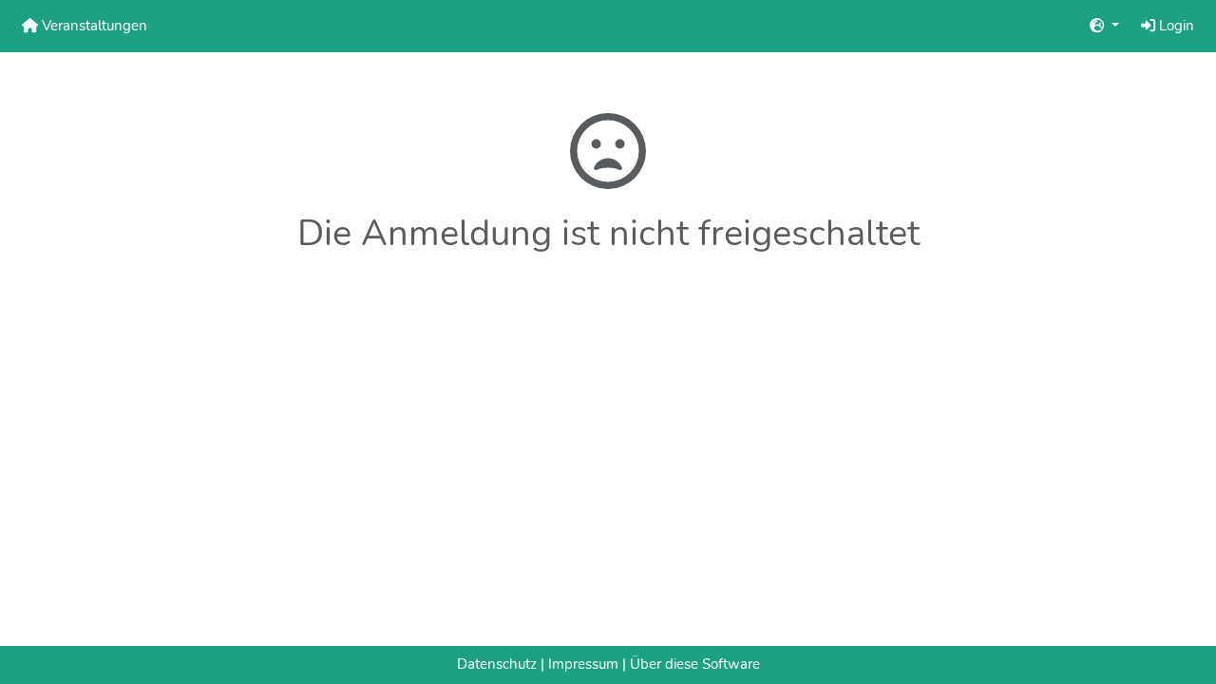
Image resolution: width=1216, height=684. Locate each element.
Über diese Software (695, 664)
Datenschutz (497, 664)
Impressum (583, 664)
